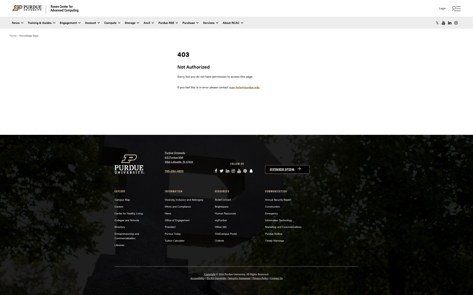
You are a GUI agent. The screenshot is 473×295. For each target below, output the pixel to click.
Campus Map (122, 199)
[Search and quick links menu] (456, 8)
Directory (120, 227)
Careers (119, 206)
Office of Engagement (177, 220)
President (170, 227)
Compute (110, 23)
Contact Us (276, 278)
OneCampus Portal (226, 233)
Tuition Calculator (175, 240)
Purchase (188, 23)
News (16, 23)
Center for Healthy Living (129, 213)
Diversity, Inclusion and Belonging (184, 199)
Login (442, 8)
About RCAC (231, 23)
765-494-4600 (174, 171)
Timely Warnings (274, 240)
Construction (272, 206)
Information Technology (278, 220)
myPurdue (221, 220)
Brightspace (221, 206)
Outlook (219, 240)
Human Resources (225, 213)
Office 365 (221, 227)
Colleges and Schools (127, 220)
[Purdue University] (29, 9)
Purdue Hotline (273, 233)
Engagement (68, 23)
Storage (130, 23)
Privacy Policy (260, 278)
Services (209, 23)
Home (13, 35)
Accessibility (197, 278)
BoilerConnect (223, 199)
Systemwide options (282, 169)
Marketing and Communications (283, 227)
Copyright (210, 274)
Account (90, 23)
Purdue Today (173, 233)
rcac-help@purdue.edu (244, 87)
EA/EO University (216, 278)
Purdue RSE (166, 23)
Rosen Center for (65, 8)
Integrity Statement (239, 278)
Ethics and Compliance (178, 206)
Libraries (119, 245)
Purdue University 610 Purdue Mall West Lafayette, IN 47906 (179, 157)
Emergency (271, 213)
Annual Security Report (278, 199)
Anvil (147, 23)
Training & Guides (40, 23)
